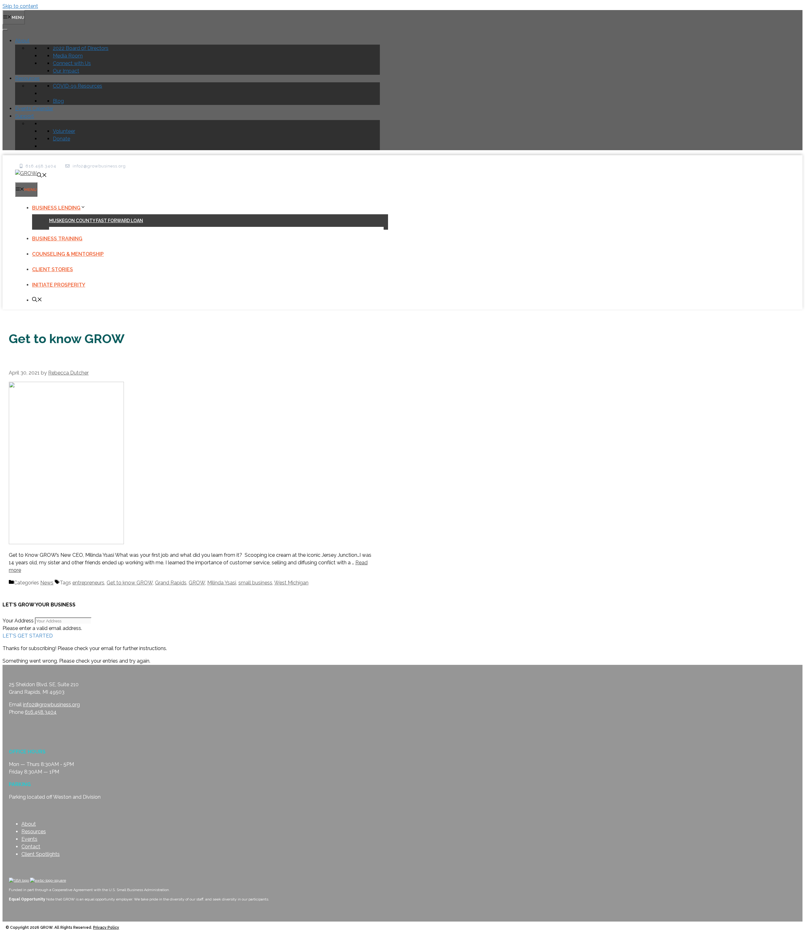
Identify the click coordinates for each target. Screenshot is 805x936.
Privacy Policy (106, 927)
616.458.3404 (41, 712)
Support (24, 116)
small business (255, 583)
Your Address (18, 621)
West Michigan (291, 583)
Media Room (68, 56)
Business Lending (56, 208)
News (46, 583)
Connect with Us (72, 63)
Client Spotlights (40, 854)
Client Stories (52, 269)
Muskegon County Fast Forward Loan (96, 220)
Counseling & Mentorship (68, 254)
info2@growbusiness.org (51, 705)
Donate (61, 139)
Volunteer (64, 131)
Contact (30, 847)
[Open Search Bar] (42, 176)
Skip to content (20, 6)
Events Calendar (34, 109)
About (22, 41)
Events (29, 839)
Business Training (57, 239)
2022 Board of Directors (80, 48)
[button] (28, 636)
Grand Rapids (170, 583)
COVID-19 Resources (77, 86)
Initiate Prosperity (58, 285)
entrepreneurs (88, 583)
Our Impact (66, 71)
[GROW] (26, 173)
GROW (197, 583)
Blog (58, 101)
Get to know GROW (130, 583)
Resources (27, 78)
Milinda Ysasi (221, 583)
